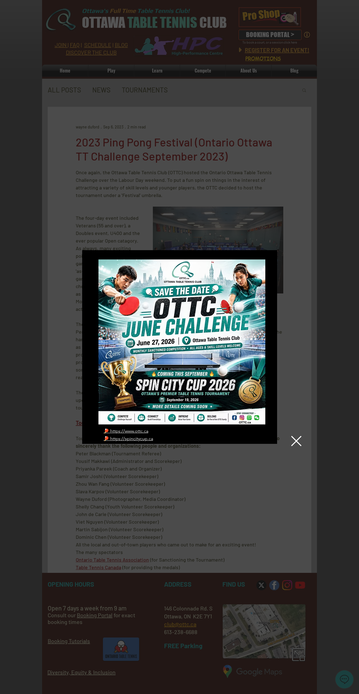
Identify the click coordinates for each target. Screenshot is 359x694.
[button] (296, 441)
